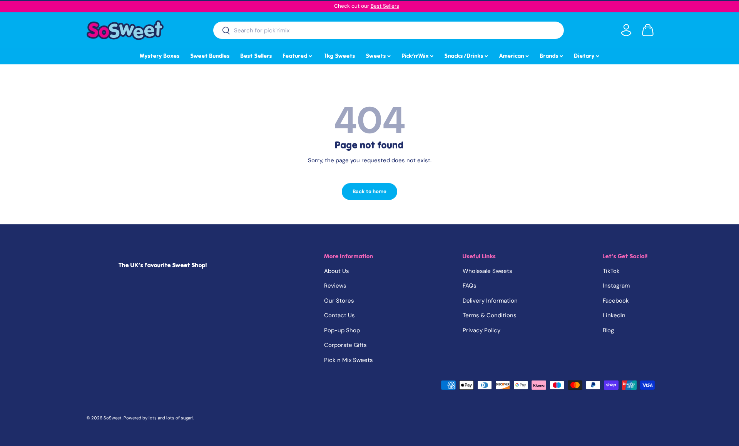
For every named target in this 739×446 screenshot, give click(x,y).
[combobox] (388, 30)
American (514, 54)
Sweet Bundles (210, 56)
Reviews (335, 285)
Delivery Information (490, 301)
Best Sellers (385, 6)
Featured (298, 54)
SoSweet (113, 418)
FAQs (470, 285)
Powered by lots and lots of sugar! (158, 418)
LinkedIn (614, 315)
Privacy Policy (481, 330)
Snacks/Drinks (467, 54)
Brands (552, 54)
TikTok (611, 271)
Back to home (369, 191)
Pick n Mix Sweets (348, 360)
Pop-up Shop (342, 330)
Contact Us (339, 315)
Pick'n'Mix (418, 54)
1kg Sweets (339, 56)
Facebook (616, 301)
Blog (608, 330)
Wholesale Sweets (487, 271)
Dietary (587, 54)
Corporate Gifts (345, 345)
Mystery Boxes (160, 56)
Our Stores (339, 301)
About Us (336, 271)
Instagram (616, 285)
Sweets (379, 54)
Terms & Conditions (490, 315)
